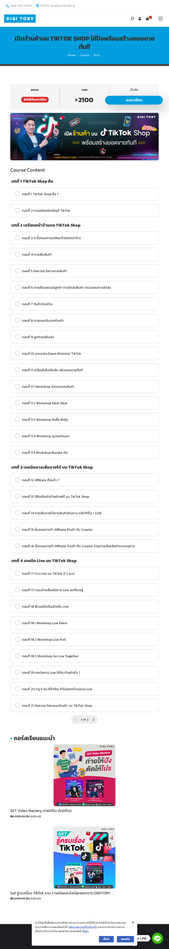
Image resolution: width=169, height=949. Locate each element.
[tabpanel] (84, 136)
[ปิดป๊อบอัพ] (133, 922)
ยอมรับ (125, 939)
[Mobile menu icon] (160, 18)
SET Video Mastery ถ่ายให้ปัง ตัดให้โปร (41, 810)
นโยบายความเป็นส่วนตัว (82, 927)
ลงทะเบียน (134, 100)
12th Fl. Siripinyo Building (57, 6)
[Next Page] (93, 719)
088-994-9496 (21, 6)
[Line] (157, 938)
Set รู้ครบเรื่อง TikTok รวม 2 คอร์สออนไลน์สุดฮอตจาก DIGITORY (60, 893)
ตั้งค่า (85, 931)
